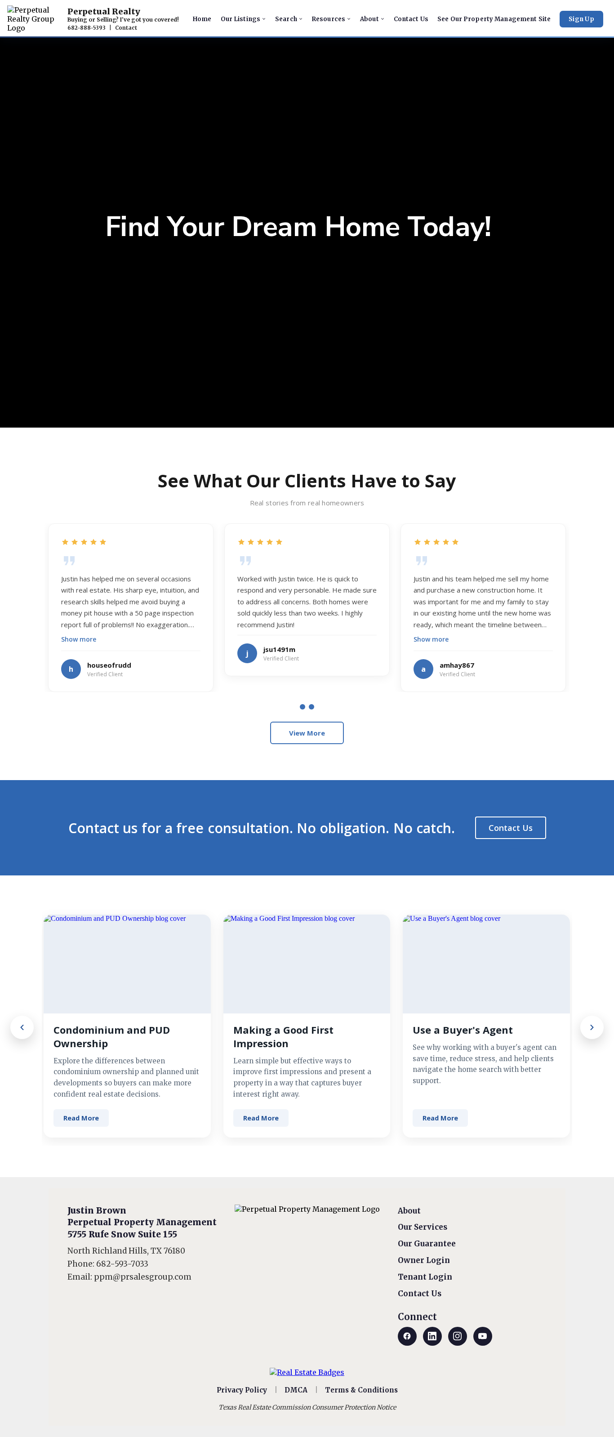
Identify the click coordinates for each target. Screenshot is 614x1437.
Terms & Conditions (361, 1390)
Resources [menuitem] (328, 19)
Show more (78, 639)
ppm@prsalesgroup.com (142, 1277)
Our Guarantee (427, 1244)
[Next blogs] (592, 1027)
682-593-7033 (122, 1264)
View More (307, 732)
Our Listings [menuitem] (241, 19)
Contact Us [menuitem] (411, 19)
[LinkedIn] (432, 1336)
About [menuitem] (369, 19)
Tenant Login (425, 1277)
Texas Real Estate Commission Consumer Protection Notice (307, 1407)
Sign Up (581, 19)
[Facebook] (407, 1336)
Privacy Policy (242, 1390)
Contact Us (511, 827)
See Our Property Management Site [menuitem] (494, 19)
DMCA (296, 1390)
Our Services (422, 1227)
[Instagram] (457, 1336)
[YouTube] (482, 1336)
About (409, 1211)
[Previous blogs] (22, 1027)
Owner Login (424, 1260)
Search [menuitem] (286, 19)
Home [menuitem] (202, 19)
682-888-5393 (86, 28)
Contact (126, 28)
